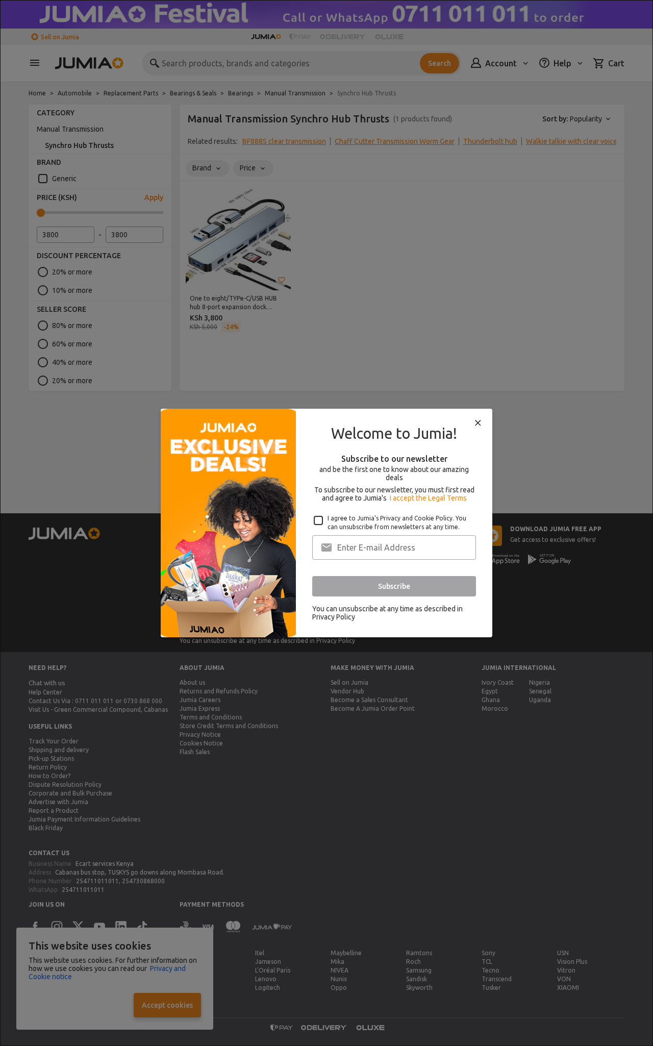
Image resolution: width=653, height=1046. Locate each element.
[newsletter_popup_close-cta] (478, 423)
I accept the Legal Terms (428, 498)
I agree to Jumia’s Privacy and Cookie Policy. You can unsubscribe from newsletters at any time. (397, 522)
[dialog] (326, 523)
